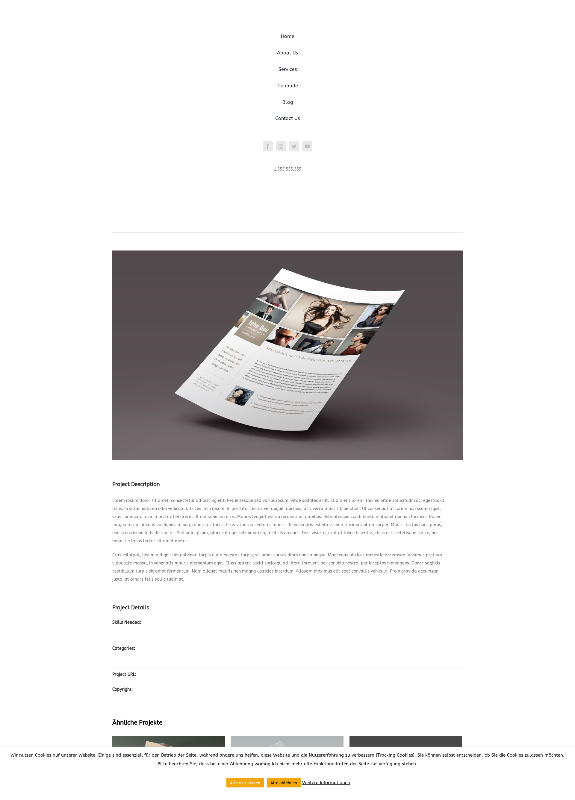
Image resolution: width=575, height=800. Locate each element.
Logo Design (159, 628)
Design (153, 622)
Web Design (158, 633)
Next (454, 227)
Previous (435, 227)
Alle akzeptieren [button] (245, 783)
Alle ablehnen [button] (283, 783)
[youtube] (307, 146)
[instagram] (281, 146)
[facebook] (268, 146)
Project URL (158, 674)
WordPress (157, 659)
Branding (156, 648)
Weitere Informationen (326, 782)
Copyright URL (161, 689)
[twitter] (294, 146)
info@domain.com (287, 177)
